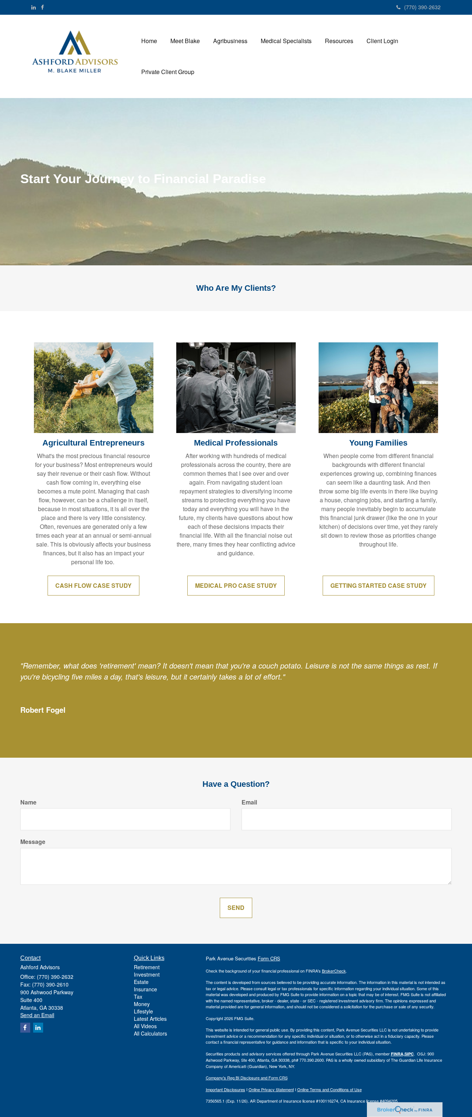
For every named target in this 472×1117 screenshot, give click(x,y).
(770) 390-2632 (422, 7)
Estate (141, 981)
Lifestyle (143, 1011)
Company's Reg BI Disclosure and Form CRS (247, 1078)
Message (32, 842)
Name (28, 802)
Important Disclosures (225, 1089)
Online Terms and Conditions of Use (329, 1089)
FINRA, (398, 1054)
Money (142, 1004)
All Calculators (150, 1033)
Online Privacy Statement (271, 1089)
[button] (185, 40)
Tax (138, 996)
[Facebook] (42, 7)
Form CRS (269, 958)
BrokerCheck (334, 971)
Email (249, 802)
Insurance (145, 989)
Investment (147, 974)
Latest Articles (150, 1018)
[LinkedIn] (33, 7)
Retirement (147, 967)
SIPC (409, 1054)
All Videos (145, 1026)
